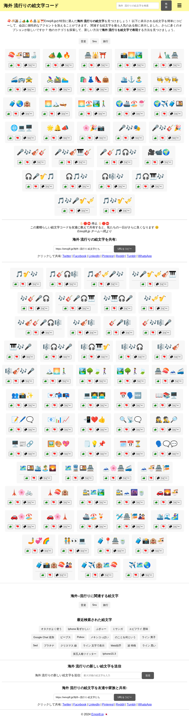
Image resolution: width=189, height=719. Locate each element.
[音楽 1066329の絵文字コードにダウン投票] (71, 211)
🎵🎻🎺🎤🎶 (105, 274)
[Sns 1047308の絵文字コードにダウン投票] (53, 138)
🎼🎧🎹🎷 (95, 346)
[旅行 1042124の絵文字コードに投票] (156, 526)
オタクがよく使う (51, 628)
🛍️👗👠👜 (94, 79)
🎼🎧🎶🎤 (57, 346)
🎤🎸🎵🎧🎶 (118, 152)
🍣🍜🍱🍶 (22, 55)
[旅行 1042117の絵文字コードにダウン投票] (89, 526)
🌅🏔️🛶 (56, 103)
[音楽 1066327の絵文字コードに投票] (94, 284)
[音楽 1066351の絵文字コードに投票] (101, 186)
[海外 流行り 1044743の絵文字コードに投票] (156, 65)
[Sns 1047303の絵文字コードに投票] (11, 405)
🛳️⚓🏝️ (131, 79)
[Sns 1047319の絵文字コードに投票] (155, 430)
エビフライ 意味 (138, 628)
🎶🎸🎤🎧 (35, 298)
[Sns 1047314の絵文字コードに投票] (27, 551)
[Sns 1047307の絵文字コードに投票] (119, 405)
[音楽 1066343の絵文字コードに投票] (15, 284)
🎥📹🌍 (159, 152)
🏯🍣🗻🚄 (169, 371)
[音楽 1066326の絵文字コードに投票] (84, 357)
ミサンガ (118, 628)
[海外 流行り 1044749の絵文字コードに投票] (8, 114)
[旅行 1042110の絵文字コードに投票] (120, 381)
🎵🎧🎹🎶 (149, 176)
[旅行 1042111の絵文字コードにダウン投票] (95, 575)
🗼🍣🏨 (58, 492)
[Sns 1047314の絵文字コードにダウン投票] (34, 551)
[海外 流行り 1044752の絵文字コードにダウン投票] (127, 89)
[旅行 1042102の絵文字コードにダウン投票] (88, 114)
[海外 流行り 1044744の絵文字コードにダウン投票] (90, 89)
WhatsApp (145, 256)
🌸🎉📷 (94, 128)
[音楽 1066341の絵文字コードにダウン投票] (27, 162)
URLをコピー (125, 248)
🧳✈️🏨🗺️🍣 (99, 565)
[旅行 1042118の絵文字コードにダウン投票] (53, 502)
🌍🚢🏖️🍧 (130, 103)
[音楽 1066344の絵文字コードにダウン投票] (31, 308)
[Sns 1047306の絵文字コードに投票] (47, 454)
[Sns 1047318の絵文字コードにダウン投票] (125, 138)
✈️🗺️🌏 (140, 565)
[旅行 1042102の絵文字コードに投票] (81, 114)
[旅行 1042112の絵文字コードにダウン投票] (51, 114)
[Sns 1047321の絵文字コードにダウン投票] (90, 405)
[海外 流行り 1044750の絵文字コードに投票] (156, 89)
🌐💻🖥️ (22, 128)
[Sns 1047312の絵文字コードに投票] (147, 162)
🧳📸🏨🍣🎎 (53, 565)
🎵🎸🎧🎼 (63, 274)
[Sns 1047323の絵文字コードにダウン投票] (126, 454)
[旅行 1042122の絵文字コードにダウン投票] (151, 478)
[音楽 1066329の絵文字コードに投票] (64, 211)
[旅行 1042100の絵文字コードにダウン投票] (135, 575)
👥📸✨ (22, 395)
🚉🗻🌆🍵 (130, 492)
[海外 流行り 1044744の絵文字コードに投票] (83, 89)
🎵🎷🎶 (27, 274)
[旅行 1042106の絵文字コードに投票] (119, 502)
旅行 (105, 41)
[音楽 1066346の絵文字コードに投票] (65, 186)
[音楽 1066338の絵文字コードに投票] (145, 333)
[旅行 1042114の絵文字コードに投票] (156, 502)
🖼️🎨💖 (58, 443)
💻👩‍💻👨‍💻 (94, 395)
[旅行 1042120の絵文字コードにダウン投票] (164, 114)
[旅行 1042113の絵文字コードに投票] (68, 478)
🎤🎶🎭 (129, 128)
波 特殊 (132, 645)
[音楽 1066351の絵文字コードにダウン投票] (108, 186)
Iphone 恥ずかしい (79, 628)
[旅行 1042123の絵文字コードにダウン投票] (17, 526)
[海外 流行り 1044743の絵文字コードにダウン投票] (163, 65)
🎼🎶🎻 (168, 346)
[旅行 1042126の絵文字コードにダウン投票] (50, 575)
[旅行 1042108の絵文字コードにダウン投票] (126, 114)
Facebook (79, 256)
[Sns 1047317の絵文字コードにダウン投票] (162, 405)
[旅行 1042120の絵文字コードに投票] (157, 114)
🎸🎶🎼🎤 (157, 322)
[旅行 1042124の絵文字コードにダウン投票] (163, 526)
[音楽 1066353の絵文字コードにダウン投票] (164, 357)
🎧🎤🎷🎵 (39, 176)
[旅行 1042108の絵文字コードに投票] (119, 114)
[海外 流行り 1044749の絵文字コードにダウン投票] (15, 114)
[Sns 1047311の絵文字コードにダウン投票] (18, 430)
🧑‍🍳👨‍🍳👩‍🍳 (167, 79)
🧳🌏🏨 (20, 103)
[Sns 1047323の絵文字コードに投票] (119, 454)
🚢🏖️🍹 (94, 516)
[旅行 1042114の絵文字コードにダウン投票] (163, 502)
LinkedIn (94, 256)
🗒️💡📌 (94, 443)
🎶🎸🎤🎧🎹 (76, 298)
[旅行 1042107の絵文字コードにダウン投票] (126, 526)
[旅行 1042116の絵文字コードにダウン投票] (113, 478)
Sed (35, 645)
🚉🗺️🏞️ (94, 492)
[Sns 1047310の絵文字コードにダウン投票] (54, 430)
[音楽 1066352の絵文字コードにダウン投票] (72, 308)
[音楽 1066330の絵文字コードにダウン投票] (35, 333)
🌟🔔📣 (58, 128)
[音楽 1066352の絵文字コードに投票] (65, 308)
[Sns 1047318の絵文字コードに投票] (118, 138)
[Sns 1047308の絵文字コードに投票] (46, 138)
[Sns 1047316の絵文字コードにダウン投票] (90, 454)
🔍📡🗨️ (130, 419)
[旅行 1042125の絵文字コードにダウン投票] (89, 381)
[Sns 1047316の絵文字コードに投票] (83, 454)
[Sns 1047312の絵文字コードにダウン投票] (154, 162)
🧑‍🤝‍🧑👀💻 (75, 540)
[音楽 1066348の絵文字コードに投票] (107, 308)
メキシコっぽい (100, 637)
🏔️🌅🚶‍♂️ (57, 371)
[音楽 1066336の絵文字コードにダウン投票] (80, 333)
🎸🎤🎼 (120, 322)
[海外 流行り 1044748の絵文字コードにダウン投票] (53, 89)
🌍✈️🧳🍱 (168, 103)
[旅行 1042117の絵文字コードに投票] (82, 526)
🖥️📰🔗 (22, 443)
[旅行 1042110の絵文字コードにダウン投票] (127, 381)
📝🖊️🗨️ (22, 419)
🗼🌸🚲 (22, 492)
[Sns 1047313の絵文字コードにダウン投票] (89, 138)
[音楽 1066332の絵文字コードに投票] (52, 284)
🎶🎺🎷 (155, 298)
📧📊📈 (58, 419)
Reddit (120, 256)
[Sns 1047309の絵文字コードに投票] (63, 551)
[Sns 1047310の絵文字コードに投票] (47, 430)
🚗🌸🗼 (58, 516)
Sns (94, 41)
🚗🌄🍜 (167, 492)
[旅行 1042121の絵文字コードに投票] (45, 381)
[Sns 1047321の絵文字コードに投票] (83, 405)
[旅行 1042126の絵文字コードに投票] (42, 575)
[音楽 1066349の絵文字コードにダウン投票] (113, 211)
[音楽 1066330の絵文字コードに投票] (28, 333)
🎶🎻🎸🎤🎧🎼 (40, 322)
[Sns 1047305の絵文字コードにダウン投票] (90, 430)
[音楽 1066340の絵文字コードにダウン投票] (151, 308)
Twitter (66, 256)
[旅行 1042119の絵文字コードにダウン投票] (89, 502)
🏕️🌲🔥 (59, 55)
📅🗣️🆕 (130, 395)
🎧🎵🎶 (77, 176)
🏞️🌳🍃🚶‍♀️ (93, 371)
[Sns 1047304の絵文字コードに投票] (11, 454)
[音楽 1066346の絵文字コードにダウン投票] (72, 186)
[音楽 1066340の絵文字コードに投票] (144, 308)
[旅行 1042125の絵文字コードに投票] (82, 381)
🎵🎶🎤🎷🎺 (75, 200)
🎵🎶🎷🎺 (117, 200)
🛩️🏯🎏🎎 (130, 516)
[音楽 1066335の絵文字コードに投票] (107, 162)
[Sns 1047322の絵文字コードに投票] (155, 454)
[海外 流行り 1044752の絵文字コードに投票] (120, 89)
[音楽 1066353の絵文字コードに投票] (157, 357)
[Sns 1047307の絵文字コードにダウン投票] (126, 405)
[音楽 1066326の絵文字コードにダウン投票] (91, 357)
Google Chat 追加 (43, 637)
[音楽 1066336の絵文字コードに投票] (72, 333)
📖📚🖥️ (166, 395)
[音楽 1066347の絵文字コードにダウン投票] (116, 333)
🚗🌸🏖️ (22, 516)
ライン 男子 (149, 637)
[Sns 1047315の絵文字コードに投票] (119, 430)
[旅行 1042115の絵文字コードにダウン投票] (107, 551)
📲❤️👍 (94, 419)
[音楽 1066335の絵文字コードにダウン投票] (114, 162)
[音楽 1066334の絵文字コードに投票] (121, 357)
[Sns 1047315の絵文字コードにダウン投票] (126, 430)
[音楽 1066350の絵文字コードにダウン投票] (69, 162)
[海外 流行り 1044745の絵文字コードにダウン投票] (127, 65)
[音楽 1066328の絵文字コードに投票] (155, 138)
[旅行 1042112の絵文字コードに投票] (44, 114)
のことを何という (125, 637)
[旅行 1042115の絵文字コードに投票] (100, 551)
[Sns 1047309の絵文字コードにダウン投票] (70, 551)
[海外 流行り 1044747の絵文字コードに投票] (48, 65)
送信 (147, 675)
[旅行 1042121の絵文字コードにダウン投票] (52, 381)
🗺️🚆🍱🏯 (79, 468)
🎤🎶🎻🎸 (31, 152)
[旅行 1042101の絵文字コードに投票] (158, 381)
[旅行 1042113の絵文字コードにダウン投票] (75, 478)
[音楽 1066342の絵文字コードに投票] (46, 357)
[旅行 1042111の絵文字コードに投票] (88, 575)
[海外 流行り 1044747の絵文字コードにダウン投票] (55, 65)
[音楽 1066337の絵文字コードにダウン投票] (35, 186)
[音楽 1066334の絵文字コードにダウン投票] (128, 357)
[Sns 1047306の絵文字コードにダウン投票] (54, 454)
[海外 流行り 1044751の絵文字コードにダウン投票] (91, 65)
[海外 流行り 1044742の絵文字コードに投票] (11, 65)
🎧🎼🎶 (113, 176)
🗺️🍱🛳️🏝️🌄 (37, 468)
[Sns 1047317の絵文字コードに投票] (155, 405)
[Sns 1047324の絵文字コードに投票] (47, 405)
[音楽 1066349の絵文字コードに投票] (106, 211)
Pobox (80, 637)
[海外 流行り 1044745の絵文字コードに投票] (120, 65)
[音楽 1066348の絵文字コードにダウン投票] (114, 308)
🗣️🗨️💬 (166, 443)
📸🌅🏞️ (131, 55)
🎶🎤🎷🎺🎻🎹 (154, 274)
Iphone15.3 (109, 653)
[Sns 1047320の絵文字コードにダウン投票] (17, 138)
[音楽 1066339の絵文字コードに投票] (138, 186)
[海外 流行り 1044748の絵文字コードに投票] (46, 89)
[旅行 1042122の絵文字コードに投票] (144, 478)
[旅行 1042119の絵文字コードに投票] (82, 502)
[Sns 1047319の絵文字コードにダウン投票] (162, 430)
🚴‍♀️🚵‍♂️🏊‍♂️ (58, 79)
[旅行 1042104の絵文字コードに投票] (46, 526)
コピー (31, 65)
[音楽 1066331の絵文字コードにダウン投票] (16, 357)
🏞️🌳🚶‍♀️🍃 (131, 371)
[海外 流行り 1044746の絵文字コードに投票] (10, 89)
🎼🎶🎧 (132, 346)
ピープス (65, 637)
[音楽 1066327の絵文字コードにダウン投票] (101, 284)
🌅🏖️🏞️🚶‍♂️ (92, 103)
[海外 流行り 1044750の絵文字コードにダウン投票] (163, 89)
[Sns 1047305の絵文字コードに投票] (83, 430)
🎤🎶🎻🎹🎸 (72, 152)
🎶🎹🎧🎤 (118, 298)
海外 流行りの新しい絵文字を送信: (58, 675)
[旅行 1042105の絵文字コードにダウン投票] (34, 478)
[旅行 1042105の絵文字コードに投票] (26, 478)
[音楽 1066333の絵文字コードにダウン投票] (150, 284)
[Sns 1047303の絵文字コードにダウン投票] (18, 405)
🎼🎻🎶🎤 (20, 371)
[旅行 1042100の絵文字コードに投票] (128, 575)
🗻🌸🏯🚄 (117, 468)
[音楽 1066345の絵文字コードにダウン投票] (15, 381)
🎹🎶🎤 (21, 346)
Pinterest (108, 256)
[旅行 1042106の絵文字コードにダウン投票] (126, 502)
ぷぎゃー (101, 628)
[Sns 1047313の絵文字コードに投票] (82, 138)
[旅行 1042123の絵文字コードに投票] (10, 526)
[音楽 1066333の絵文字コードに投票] (143, 284)
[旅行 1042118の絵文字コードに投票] (46, 502)
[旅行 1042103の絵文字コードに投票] (138, 551)
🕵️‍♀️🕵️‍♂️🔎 (166, 419)
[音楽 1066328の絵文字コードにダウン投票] (162, 138)
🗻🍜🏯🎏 (155, 468)
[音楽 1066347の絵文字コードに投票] (108, 333)
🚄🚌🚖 (22, 79)
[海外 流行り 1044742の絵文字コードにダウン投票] (18, 65)
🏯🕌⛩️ (95, 55)
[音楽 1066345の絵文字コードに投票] (8, 381)
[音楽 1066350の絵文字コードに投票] (61, 162)
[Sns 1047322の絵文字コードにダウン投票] (162, 454)
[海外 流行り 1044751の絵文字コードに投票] (84, 65)
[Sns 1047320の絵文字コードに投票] (10, 138)
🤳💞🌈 (39, 540)
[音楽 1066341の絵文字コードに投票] (20, 162)
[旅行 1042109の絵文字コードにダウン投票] (17, 502)
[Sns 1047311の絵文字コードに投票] (11, 430)
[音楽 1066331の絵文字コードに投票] (9, 357)
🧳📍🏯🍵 (111, 540)
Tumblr (131, 256)
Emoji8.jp (97, 714)
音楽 (83, 41)
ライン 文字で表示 (93, 645)
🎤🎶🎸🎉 (166, 128)
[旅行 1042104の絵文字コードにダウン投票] (53, 526)
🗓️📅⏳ (130, 443)
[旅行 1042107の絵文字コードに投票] (119, 526)
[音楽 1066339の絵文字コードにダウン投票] (145, 186)
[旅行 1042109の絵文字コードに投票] (10, 502)
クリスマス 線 (69, 645)
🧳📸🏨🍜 (149, 540)
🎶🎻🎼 (84, 322)
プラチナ (49, 645)
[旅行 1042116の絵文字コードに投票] (106, 478)
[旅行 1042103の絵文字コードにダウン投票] (145, 551)
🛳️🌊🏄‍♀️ (167, 516)
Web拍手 (116, 645)
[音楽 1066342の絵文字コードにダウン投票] (53, 357)
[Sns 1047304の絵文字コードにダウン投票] (18, 454)
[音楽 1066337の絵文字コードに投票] (28, 186)
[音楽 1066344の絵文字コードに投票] (24, 308)
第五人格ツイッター (84, 653)
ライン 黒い (149, 645)
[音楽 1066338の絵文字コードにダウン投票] (153, 333)
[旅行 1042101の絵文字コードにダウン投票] (165, 381)
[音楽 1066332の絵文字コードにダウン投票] (59, 284)
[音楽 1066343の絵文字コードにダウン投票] (22, 284)
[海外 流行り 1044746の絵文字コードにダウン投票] (17, 89)
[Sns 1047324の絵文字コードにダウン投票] (54, 405)
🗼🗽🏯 (167, 55)
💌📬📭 (58, 395)
